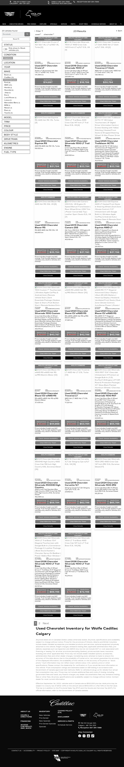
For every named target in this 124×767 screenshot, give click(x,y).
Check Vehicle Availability (48, 97)
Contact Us (16, 750)
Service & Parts (66, 721)
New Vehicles (44, 715)
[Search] (27, 34)
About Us (25, 711)
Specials (42, 727)
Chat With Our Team (48, 101)
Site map (55, 750)
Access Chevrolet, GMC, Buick (26, 726)
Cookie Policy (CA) (65, 711)
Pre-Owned (43, 718)
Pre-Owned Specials (47, 724)
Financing (26, 721)
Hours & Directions (26, 716)
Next (46, 623)
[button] (4, 24)
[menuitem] (16, 49)
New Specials (44, 721)
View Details (48, 105)
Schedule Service (65, 725)
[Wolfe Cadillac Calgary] (23, 14)
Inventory (44, 711)
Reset (15, 39)
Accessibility (29, 750)
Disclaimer (63, 717)
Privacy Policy (43, 750)
